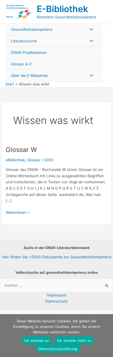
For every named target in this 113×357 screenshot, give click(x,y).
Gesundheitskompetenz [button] (31, 29)
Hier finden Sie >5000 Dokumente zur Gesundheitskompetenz (56, 257)
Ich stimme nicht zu (74, 340)
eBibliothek (15, 160)
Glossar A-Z (21, 64)
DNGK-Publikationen (29, 52)
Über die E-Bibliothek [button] (29, 75)
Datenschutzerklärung (58, 349)
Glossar (33, 160)
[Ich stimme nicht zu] (106, 335)
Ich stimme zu (36, 340)
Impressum (56, 295)
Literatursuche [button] (24, 41)
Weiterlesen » (17, 213)
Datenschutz (56, 301)
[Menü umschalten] (90, 29)
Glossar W (21, 150)
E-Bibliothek (62, 9)
